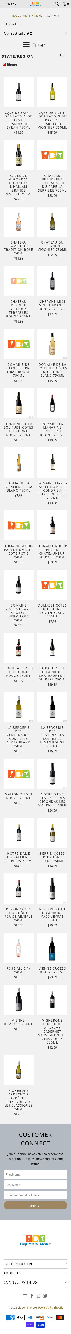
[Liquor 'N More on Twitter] (45, 1296)
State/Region (18, 56)
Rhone (11, 64)
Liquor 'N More (27, 1307)
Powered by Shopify (50, 1307)
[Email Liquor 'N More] (25, 1296)
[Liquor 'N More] (35, 4)
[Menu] (2, 4)
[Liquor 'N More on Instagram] (39, 1296)
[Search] (57, 4)
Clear (61, 55)
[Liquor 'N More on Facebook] (32, 1296)
